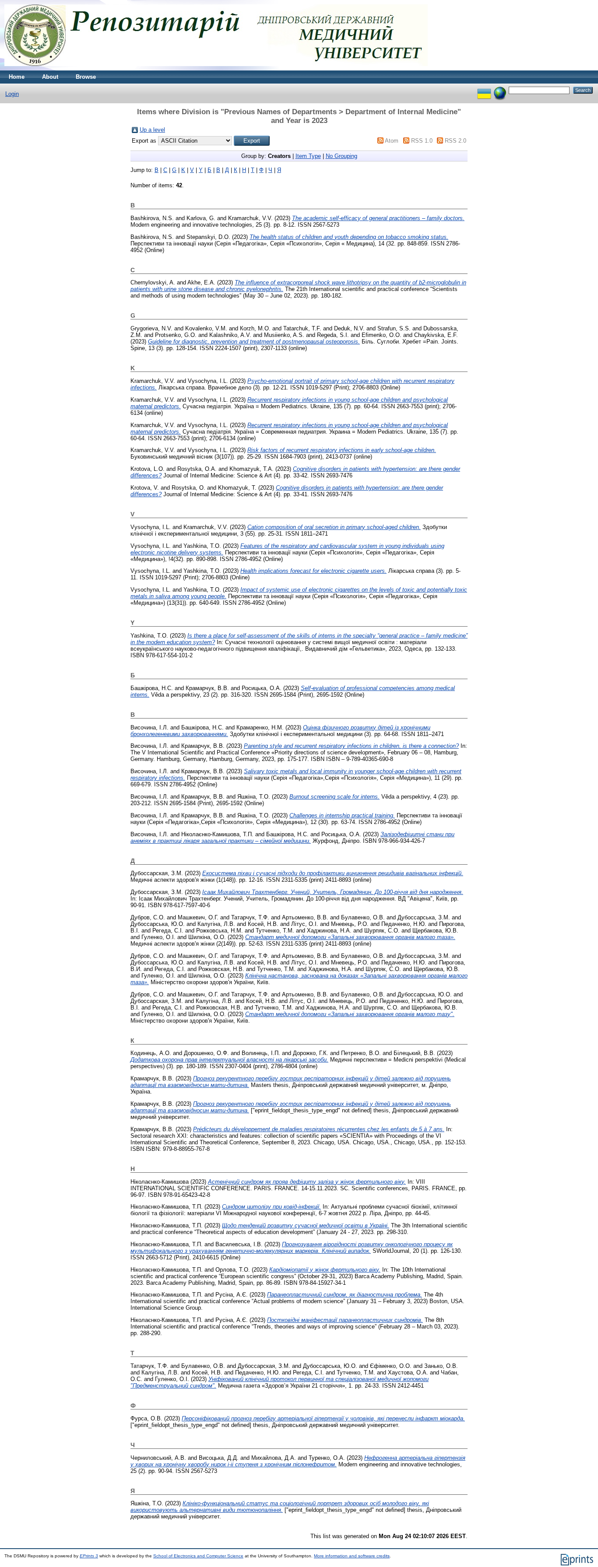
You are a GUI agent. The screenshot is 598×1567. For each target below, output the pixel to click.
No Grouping (341, 156)
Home (17, 77)
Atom (391, 140)
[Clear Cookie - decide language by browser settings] (500, 90)
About (50, 77)
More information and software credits (352, 1555)
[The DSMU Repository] (216, 68)
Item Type (308, 156)
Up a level (152, 129)
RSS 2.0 (455, 140)
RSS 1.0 (422, 140)
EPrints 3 (89, 1555)
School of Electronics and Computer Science (198, 1555)
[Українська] (484, 90)
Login (12, 94)
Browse (86, 77)
